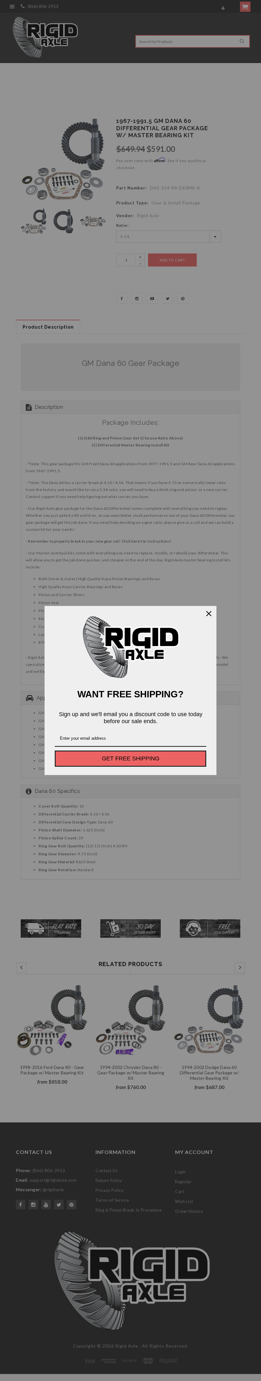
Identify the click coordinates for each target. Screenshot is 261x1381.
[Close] (208, 613)
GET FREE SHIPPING (130, 758)
